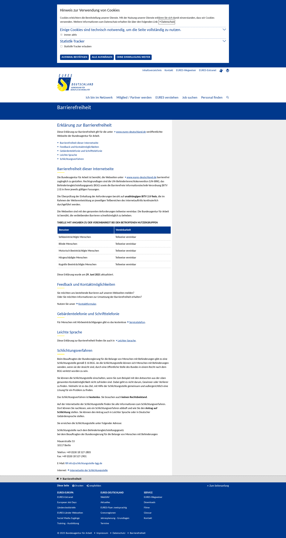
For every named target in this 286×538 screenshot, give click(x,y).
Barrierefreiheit (72, 479)
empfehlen (95, 485)
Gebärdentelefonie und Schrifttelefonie (81, 151)
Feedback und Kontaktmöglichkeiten (79, 147)
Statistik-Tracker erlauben (77, 46)
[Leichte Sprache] (228, 70)
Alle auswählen (102, 57)
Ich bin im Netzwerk (99, 97)
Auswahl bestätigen (74, 57)
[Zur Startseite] (75, 82)
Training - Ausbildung (68, 523)
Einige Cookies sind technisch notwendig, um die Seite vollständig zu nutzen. (120, 30)
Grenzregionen (108, 513)
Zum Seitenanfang (219, 485)
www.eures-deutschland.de (131, 132)
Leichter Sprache (127, 340)
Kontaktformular (87, 304)
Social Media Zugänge (68, 518)
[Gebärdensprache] (221, 70)
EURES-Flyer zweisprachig (114, 507)
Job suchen (189, 97)
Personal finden (212, 97)
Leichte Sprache (68, 155)
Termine (105, 523)
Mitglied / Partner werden (134, 97)
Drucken (79, 485)
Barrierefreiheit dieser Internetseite (79, 143)
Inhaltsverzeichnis (152, 70)
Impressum (102, 533)
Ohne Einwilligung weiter (133, 57)
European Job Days (67, 502)
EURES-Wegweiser (186, 70)
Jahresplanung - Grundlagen (115, 518)
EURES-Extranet (207, 70)
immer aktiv (70, 35)
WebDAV (105, 497)
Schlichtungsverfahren (72, 159)
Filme (147, 507)
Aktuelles (105, 502)
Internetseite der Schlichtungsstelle (89, 470)
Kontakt (169, 70)
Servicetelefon (137, 322)
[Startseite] (57, 479)
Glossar (148, 513)
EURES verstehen (167, 97)
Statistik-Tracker (72, 42)
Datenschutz (168, 22)
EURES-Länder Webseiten (70, 513)
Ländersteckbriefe (66, 507)
